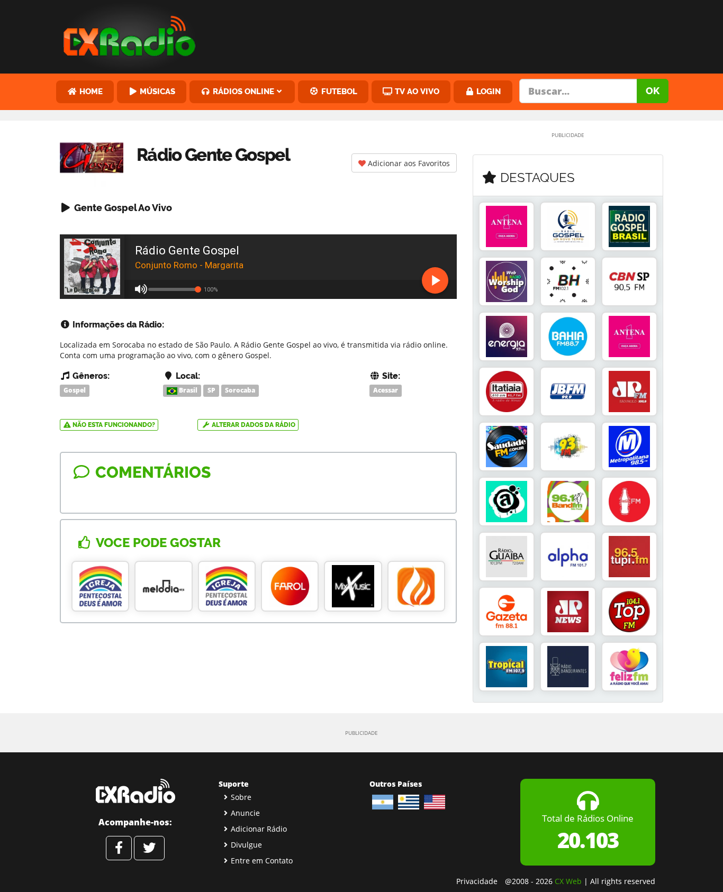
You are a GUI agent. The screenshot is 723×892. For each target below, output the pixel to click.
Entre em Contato (262, 860)
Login (487, 91)
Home (90, 91)
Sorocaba (240, 390)
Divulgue (246, 845)
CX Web (568, 881)
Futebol (338, 91)
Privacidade (477, 881)
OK (652, 90)
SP (211, 390)
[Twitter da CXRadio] (149, 848)
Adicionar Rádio (259, 829)
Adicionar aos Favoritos (408, 163)
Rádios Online (242, 91)
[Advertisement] (442, 34)
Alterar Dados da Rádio (252, 425)
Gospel (75, 390)
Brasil (187, 390)
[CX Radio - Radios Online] (135, 791)
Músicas (156, 91)
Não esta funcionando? (113, 425)
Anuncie (245, 813)
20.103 (587, 839)
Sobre (241, 797)
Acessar (385, 390)
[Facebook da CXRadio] (119, 848)
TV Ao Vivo (416, 91)
